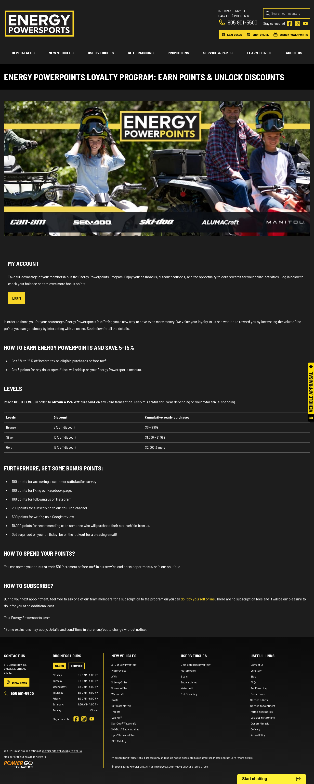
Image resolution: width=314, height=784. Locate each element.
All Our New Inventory (123, 664)
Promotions (178, 52)
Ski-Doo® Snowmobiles (125, 729)
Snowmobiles (119, 688)
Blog (253, 676)
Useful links (262, 655)
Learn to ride (259, 52)
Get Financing (141, 52)
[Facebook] (290, 23)
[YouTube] (305, 23)
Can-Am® (116, 717)
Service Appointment (262, 705)
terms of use (201, 766)
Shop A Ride (28, 756)
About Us (294, 52)
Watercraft (117, 694)
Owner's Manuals (259, 723)
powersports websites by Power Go (61, 750)
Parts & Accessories (261, 711)
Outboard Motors (121, 705)
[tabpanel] (76, 692)
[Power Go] (43, 764)
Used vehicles (101, 52)
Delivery (255, 729)
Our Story (256, 670)
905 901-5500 (242, 22)
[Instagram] (298, 23)
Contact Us (256, 664)
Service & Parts (218, 52)
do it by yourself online (198, 599)
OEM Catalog (23, 52)
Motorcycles (118, 670)
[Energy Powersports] (39, 23)
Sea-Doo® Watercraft (123, 723)
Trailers (115, 711)
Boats (114, 700)
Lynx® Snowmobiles (122, 735)
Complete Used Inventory (195, 664)
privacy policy (180, 766)
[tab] (59, 666)
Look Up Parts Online (262, 717)
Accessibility (257, 735)
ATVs (114, 676)
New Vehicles (61, 52)
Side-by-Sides (119, 682)
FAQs (253, 682)
